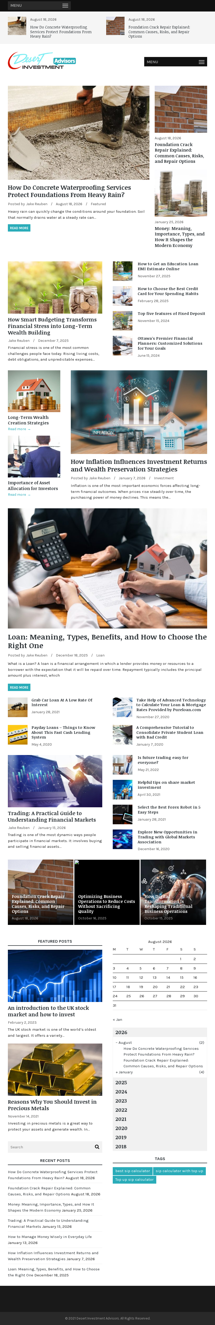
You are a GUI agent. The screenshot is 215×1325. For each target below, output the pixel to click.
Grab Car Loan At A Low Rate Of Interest (61, 702)
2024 (121, 1091)
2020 (121, 1128)
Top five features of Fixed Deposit (171, 313)
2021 (120, 1118)
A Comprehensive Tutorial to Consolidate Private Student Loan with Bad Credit (169, 732)
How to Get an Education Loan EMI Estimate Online (168, 266)
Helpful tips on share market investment (166, 785)
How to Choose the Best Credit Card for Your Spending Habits (168, 291)
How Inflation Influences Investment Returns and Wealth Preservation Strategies (139, 465)
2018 (120, 1146)
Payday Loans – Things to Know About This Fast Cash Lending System (63, 732)
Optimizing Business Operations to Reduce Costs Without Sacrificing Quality (106, 904)
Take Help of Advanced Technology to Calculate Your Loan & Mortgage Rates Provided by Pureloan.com (171, 704)
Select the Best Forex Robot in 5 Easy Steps (169, 809)
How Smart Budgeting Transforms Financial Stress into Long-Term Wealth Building (52, 326)
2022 (121, 1109)
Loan (100, 655)
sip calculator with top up (179, 1170)
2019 (120, 1137)
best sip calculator (132, 1170)
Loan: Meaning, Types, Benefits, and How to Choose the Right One (107, 641)
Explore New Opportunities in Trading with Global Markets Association (167, 836)
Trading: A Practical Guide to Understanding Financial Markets (52, 816)
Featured (98, 204)
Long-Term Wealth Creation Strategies (28, 420)
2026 (121, 1032)
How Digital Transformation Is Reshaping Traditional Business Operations (168, 904)
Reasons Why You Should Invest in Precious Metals (52, 1105)
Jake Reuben (36, 204)
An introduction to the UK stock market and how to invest (48, 1011)
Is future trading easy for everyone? (163, 760)
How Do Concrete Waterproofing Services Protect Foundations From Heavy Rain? (61, 32)
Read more (19, 228)
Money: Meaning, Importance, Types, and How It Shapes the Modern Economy (180, 237)
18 (128, 986)
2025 (121, 1082)
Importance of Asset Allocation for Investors (33, 485)
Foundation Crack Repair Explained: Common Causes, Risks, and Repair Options (159, 32)
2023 (121, 1100)
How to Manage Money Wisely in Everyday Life (50, 1236)
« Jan (117, 1019)
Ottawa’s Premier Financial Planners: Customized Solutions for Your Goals (170, 343)
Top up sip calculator (134, 1179)
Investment (164, 478)
